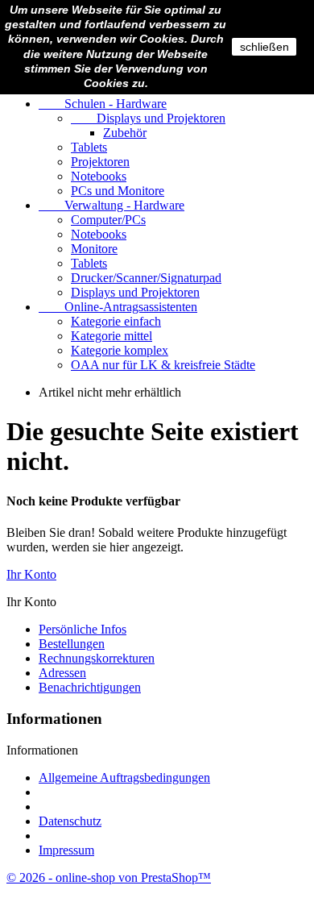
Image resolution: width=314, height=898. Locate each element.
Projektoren (100, 161)
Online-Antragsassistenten (118, 307)
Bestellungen (72, 644)
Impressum (66, 850)
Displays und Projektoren (148, 118)
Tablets (89, 147)
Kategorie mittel (111, 336)
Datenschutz (70, 821)
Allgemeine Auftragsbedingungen (124, 777)
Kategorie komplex (119, 350)
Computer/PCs (108, 220)
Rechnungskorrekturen (97, 658)
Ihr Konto (31, 574)
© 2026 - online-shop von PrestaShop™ (108, 877)
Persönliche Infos (82, 629)
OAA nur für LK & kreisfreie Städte (163, 365)
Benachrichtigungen (90, 687)
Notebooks (98, 176)
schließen (264, 46)
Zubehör (125, 132)
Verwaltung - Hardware (111, 205)
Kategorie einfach (116, 321)
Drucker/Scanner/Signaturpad (146, 278)
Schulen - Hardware (103, 103)
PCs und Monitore (117, 190)
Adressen (62, 673)
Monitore (94, 249)
